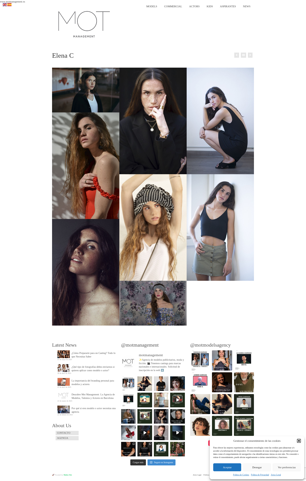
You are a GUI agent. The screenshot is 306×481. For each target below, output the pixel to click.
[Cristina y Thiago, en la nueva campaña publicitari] (128, 383)
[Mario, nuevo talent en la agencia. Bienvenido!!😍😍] (128, 416)
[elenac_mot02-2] (153, 303)
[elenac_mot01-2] (85, 90)
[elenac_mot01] (85, 272)
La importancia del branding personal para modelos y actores (93, 382)
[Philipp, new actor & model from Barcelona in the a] (161, 432)
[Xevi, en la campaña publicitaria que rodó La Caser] (128, 400)
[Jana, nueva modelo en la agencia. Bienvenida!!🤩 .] (144, 383)
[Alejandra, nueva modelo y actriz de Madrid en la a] (144, 449)
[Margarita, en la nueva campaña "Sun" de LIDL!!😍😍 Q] (144, 400)
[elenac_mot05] (153, 227)
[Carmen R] (236, 55)
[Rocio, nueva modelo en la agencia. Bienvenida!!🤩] (128, 432)
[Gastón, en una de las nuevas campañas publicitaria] (177, 400)
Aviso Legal (276, 475)
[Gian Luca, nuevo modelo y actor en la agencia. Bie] (128, 449)
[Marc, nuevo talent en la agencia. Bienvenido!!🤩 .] (161, 400)
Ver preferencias (287, 467)
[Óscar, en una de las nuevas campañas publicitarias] (177, 432)
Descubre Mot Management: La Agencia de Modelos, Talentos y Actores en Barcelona (93, 396)
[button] (299, 441)
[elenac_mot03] (220, 121)
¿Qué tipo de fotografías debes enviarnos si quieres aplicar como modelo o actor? (93, 369)
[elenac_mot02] (220, 227)
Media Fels (68, 475)
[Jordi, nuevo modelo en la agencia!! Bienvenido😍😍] (161, 383)
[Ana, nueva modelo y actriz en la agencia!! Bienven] (177, 383)
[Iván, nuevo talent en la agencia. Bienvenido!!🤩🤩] (161, 416)
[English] (5, 4)
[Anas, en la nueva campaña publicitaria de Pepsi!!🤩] (144, 432)
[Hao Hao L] (250, 55)
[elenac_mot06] (153, 121)
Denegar (257, 467)
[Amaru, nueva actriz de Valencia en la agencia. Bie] (177, 416)
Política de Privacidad (260, 475)
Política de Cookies (241, 475)
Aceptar (227, 467)
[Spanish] (9, 4)
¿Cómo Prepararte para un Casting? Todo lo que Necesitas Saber (93, 355)
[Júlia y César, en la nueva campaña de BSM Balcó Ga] (144, 416)
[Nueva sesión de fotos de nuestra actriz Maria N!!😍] (177, 449)
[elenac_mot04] (85, 165)
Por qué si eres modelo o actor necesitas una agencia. (94, 410)
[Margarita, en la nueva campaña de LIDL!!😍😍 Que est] (161, 449)
